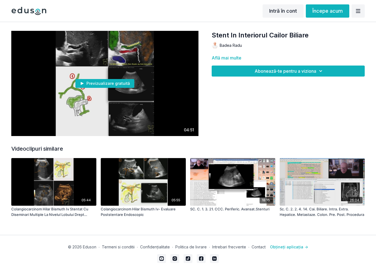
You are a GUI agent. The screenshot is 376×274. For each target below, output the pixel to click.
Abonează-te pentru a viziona (285, 71)
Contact (259, 247)
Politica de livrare (191, 247)
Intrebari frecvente (229, 247)
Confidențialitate (155, 247)
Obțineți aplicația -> (289, 247)
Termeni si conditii (118, 247)
